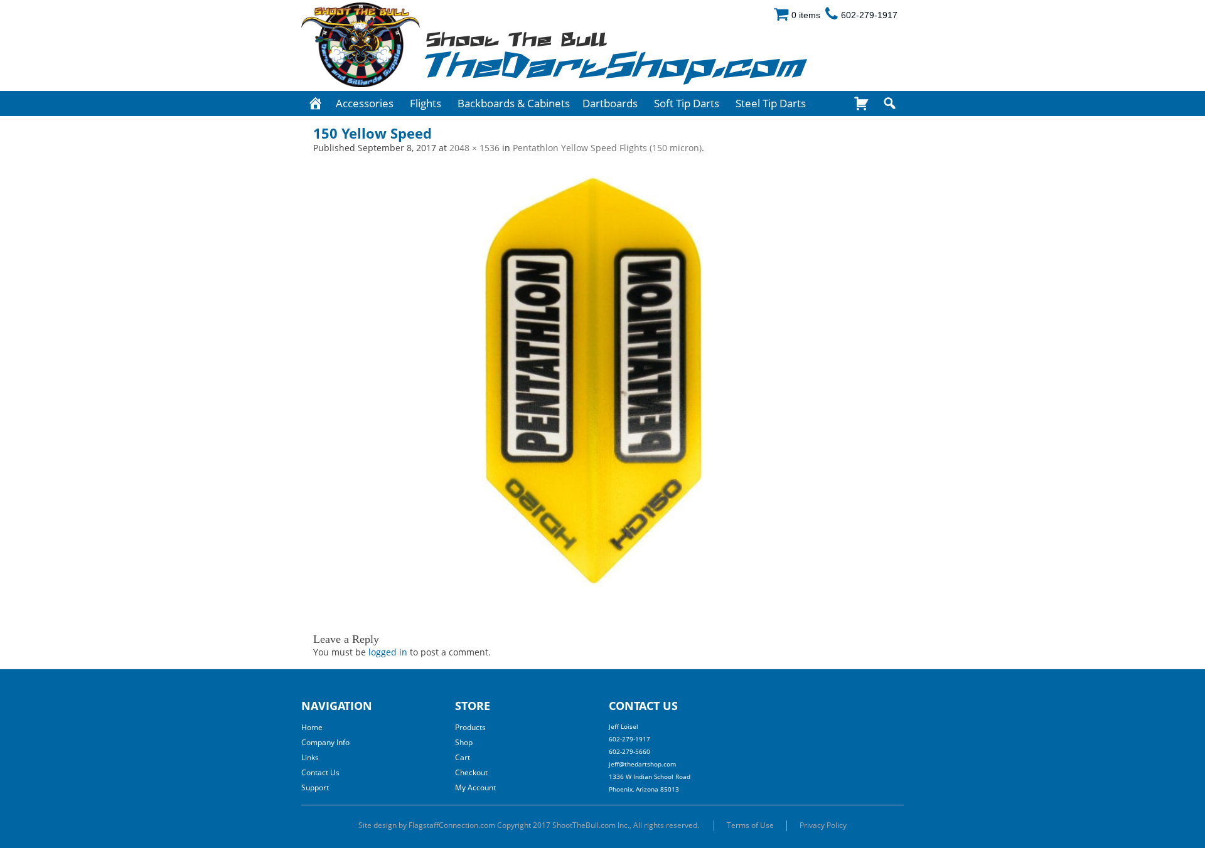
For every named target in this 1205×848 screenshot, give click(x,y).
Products (470, 727)
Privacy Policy (823, 825)
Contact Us (320, 772)
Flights (425, 103)
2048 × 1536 (474, 148)
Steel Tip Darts (771, 103)
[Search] (890, 103)
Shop (464, 742)
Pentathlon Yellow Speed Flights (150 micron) (607, 148)
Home (312, 727)
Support (315, 787)
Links (310, 757)
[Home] (315, 103)
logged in (387, 652)
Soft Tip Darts (686, 103)
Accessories (365, 103)
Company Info (325, 742)
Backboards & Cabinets (514, 103)
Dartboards (610, 103)
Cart (462, 757)
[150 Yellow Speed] (602, 384)
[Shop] (861, 103)
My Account (475, 787)
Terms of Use (750, 825)
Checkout (471, 772)
